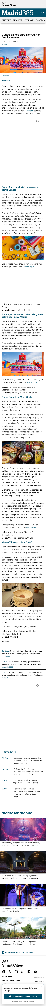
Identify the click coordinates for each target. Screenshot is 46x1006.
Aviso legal (39, 981)
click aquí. (29, 267)
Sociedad (40, 20)
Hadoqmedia (39, 978)
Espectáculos (7, 76)
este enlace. (32, 382)
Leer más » (5, 848)
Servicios (6, 20)
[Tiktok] (22, 971)
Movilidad (17, 20)
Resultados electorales (11, 980)
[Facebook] (3, 971)
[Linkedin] (28, 971)
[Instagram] (16, 971)
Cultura (4, 41)
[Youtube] (35, 971)
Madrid (4, 44)
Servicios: (6, 651)
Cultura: (5, 662)
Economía (29, 20)
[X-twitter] (10, 971)
